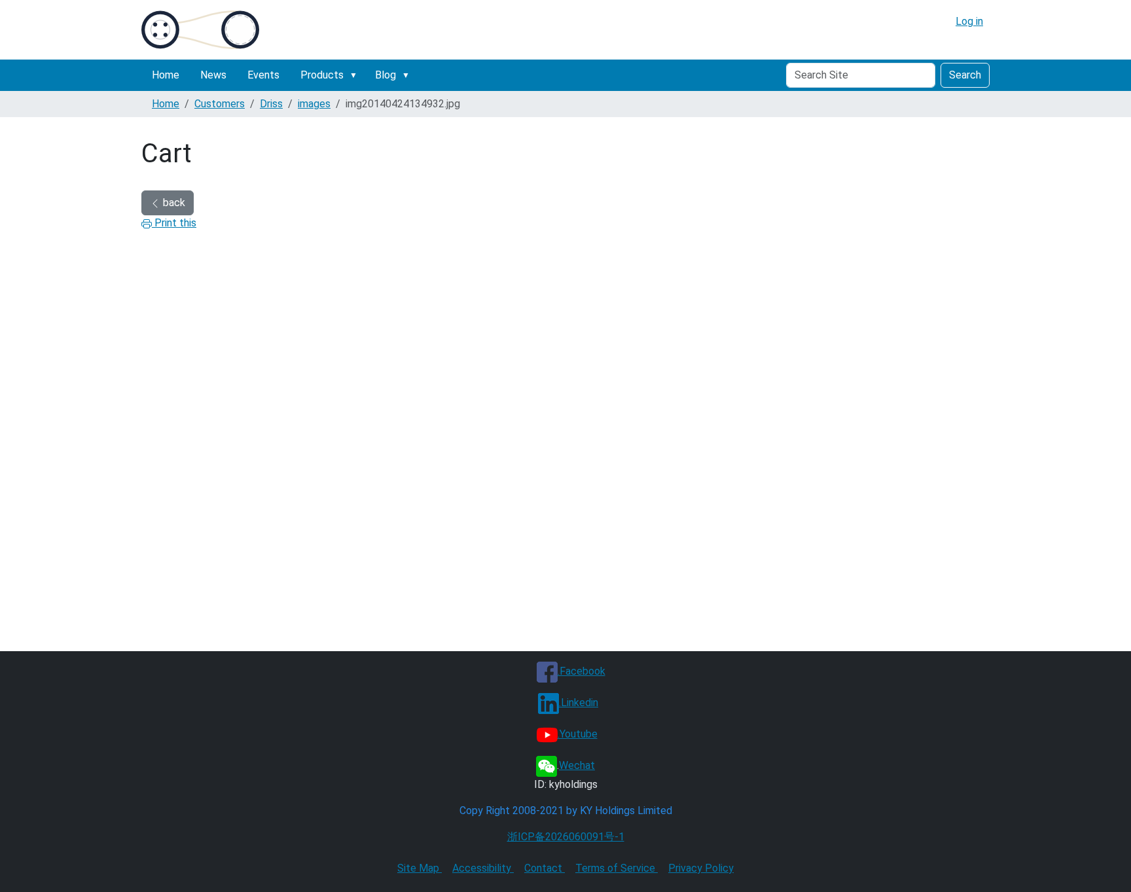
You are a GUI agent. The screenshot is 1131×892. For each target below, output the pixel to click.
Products (322, 75)
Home (165, 75)
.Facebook (581, 671)
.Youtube (578, 734)
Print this (174, 223)
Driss (271, 104)
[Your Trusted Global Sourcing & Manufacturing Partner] (200, 29)
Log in (969, 21)
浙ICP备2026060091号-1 (565, 836)
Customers (219, 104)
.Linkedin (578, 702)
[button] (356, 75)
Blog (385, 75)
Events (263, 75)
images (314, 104)
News (213, 75)
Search (965, 75)
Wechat (577, 765)
